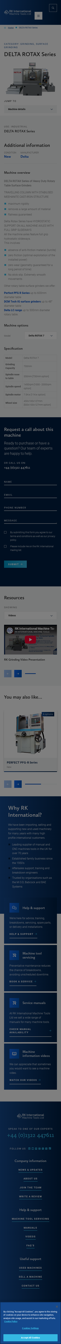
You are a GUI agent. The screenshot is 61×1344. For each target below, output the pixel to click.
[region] (30, 1323)
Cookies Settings (30, 1328)
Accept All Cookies (30, 1337)
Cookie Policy (10, 1321)
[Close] (57, 1306)
